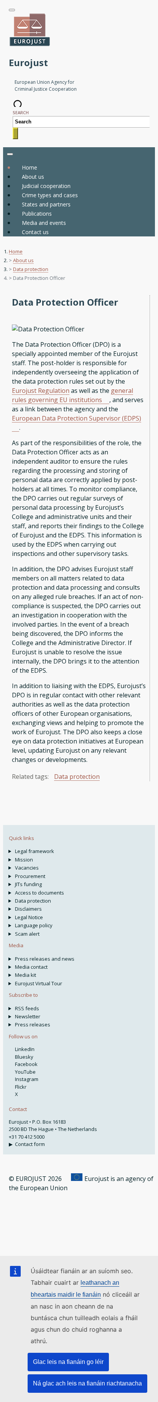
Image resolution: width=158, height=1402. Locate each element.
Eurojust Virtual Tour (38, 983)
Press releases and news (44, 958)
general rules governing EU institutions (72, 395)
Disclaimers (28, 908)
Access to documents (39, 892)
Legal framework (34, 851)
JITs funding (28, 884)
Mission (24, 859)
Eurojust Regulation (40, 390)
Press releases (32, 1024)
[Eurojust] (30, 45)
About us (23, 260)
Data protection (30, 269)
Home (29, 167)
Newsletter (27, 1016)
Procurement (30, 876)
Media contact (31, 966)
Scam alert (27, 933)
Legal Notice (29, 917)
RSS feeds (27, 1008)
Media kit (25, 974)
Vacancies (27, 867)
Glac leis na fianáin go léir (68, 1362)
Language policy (34, 925)
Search (21, 112)
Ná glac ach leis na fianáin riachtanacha (87, 1383)
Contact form (30, 1144)
